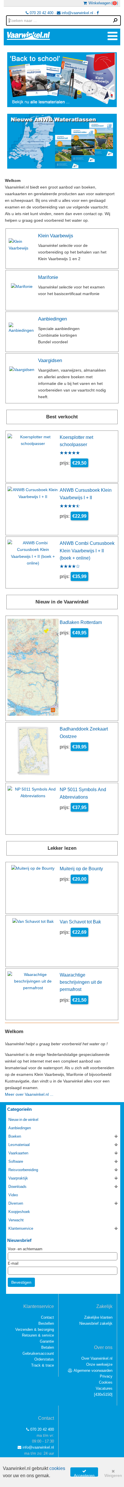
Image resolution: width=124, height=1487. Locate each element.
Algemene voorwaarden (92, 1370)
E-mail (13, 1263)
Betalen (47, 1347)
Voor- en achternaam (25, 1249)
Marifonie (48, 277)
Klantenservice (20, 1228)
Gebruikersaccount (38, 1353)
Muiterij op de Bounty (81, 868)
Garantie (47, 1341)
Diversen (15, 1203)
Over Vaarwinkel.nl (96, 1358)
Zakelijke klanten (98, 1317)
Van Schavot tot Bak (80, 921)
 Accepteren (84, 1473)
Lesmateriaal (19, 1145)
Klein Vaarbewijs (55, 235)
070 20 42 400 (41, 13)
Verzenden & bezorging (34, 1329)
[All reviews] (70, 453)
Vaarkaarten (18, 1153)
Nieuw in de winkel (23, 1119)
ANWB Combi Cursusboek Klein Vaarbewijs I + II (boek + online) (87, 550)
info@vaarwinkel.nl (77, 13)
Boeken (14, 1136)
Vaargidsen (50, 360)
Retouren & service (38, 1335)
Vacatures (104, 1388)
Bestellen (46, 1323)
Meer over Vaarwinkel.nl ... (29, 1094)
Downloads (17, 1186)
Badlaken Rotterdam (81, 622)
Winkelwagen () (102, 3)
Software (15, 1161)
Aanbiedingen (52, 318)
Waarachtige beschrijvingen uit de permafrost (81, 982)
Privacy (106, 1376)
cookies (57, 1468)
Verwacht (16, 1220)
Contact (47, 1317)
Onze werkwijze (99, 1364)
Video (13, 1195)
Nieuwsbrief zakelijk (95, 1323)
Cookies (105, 1382)
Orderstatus (44, 1359)
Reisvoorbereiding (23, 1170)
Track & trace (42, 1365)
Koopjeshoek (19, 1212)
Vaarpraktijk (18, 1178)
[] (103, 1394)
